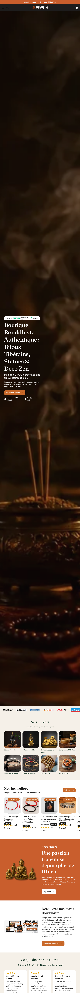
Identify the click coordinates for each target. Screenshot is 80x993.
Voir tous (69, 790)
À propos (49, 892)
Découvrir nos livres (53, 944)
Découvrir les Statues (14, 393)
